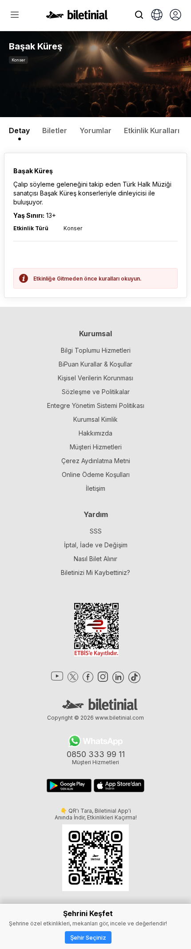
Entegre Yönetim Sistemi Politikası (95, 405)
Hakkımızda (95, 433)
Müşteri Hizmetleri (96, 447)
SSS (96, 531)
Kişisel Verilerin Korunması (95, 378)
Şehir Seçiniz (88, 937)
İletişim (95, 488)
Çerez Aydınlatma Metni (95, 460)
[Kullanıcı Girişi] (175, 16)
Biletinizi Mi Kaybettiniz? (95, 572)
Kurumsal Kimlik (95, 419)
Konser (18, 59)
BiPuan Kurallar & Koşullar (95, 364)
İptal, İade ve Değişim (95, 545)
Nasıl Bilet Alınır (95, 558)
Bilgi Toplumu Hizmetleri (96, 350)
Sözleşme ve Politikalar (96, 391)
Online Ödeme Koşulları (96, 474)
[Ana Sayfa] (77, 16)
